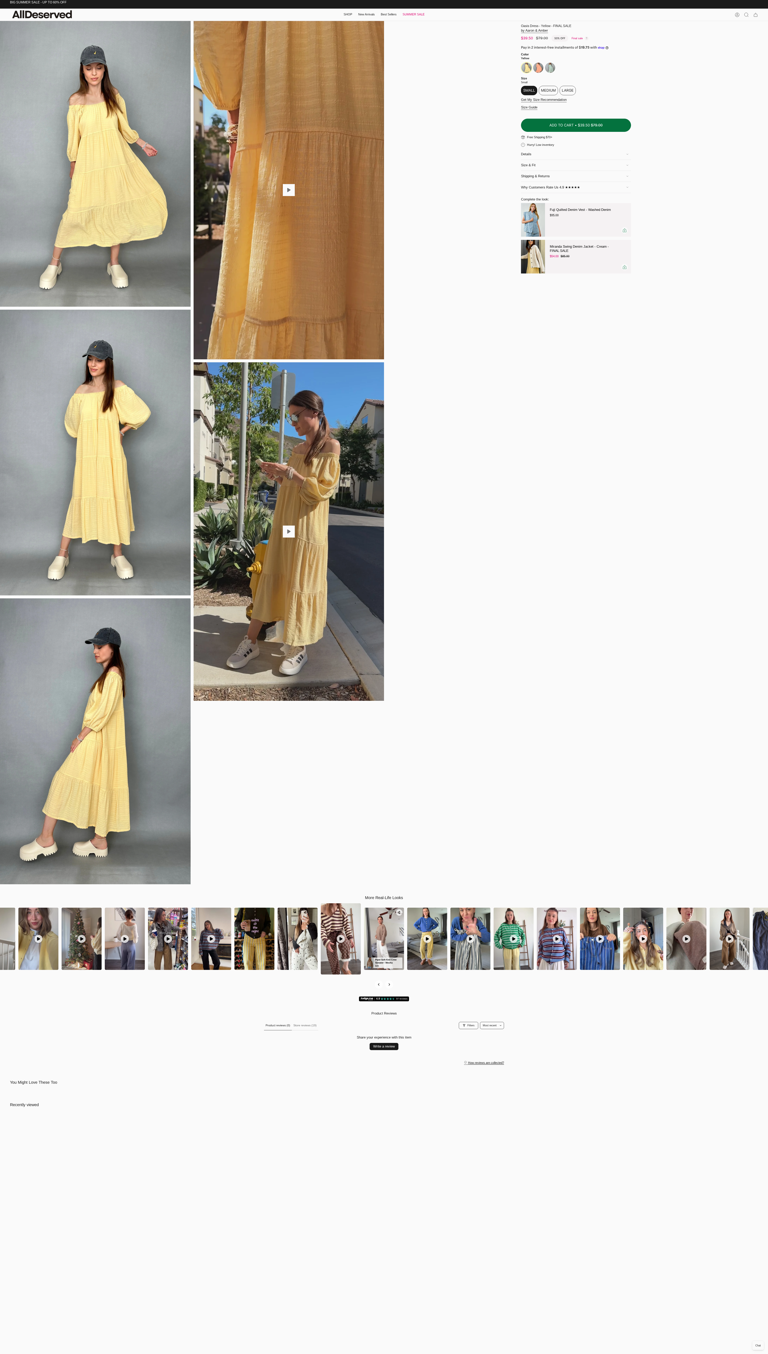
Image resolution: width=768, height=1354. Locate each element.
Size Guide (529, 107)
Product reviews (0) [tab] (278, 1025)
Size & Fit (528, 165)
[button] (348, 15)
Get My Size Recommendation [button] (544, 100)
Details (526, 154)
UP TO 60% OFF (54, 2)
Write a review (384, 1046)
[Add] (624, 230)
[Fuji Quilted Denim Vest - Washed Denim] (533, 220)
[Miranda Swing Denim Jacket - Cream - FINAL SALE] (533, 256)
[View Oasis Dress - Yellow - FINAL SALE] (289, 190)
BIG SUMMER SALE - (26, 2)
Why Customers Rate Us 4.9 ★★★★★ (550, 187)
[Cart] (755, 14)
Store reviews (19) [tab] (305, 1025)
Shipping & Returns (535, 176)
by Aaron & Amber (534, 30)
